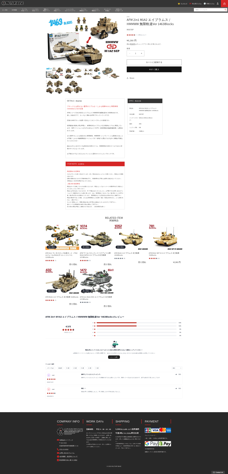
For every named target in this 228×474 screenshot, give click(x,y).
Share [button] (132, 78)
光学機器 (14, 10)
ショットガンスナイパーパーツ (70, 9)
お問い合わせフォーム (67, 453)
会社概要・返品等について (69, 456)
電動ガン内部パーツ (46, 9)
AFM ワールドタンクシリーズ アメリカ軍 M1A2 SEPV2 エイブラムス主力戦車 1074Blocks (95, 255)
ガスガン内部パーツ (57, 9)
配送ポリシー (129, 439)
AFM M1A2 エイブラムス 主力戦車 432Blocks (61, 297)
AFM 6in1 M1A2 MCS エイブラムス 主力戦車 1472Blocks (96, 298)
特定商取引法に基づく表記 (68, 460)
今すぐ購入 (154, 69)
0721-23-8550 (64, 449)
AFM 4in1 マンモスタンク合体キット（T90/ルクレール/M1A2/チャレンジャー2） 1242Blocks (61, 255)
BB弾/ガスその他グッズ (119, 9)
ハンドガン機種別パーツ (96, 9)
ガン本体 (4, 10)
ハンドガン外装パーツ (35, 9)
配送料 (132, 44)
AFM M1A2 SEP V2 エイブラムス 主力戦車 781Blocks (164, 254)
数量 (128, 48)
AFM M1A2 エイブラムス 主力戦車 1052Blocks (126, 254)
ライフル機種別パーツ (84, 9)
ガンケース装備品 (107, 9)
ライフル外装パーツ (24, 9)
